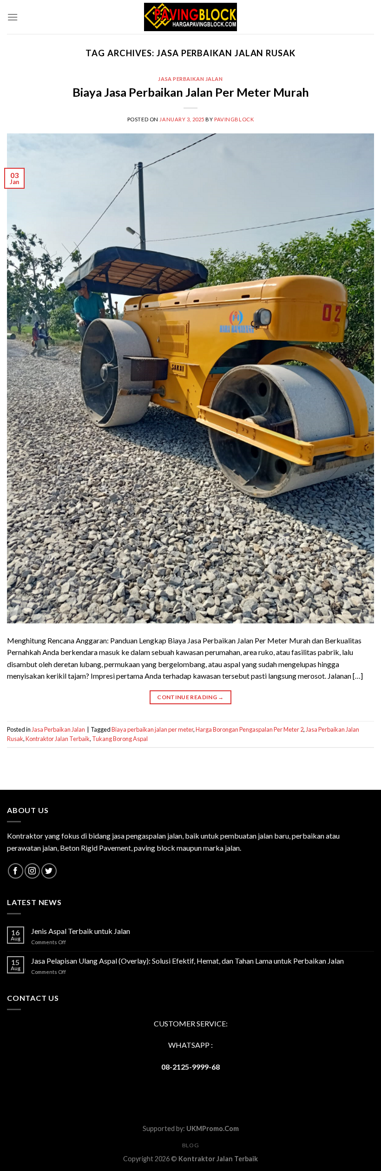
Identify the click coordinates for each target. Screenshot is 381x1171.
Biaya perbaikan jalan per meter (152, 729)
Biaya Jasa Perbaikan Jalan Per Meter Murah (190, 92)
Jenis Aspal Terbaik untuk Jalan (80, 930)
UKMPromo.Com (212, 1128)
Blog (190, 1145)
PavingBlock (234, 119)
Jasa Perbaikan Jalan (190, 79)
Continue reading (190, 697)
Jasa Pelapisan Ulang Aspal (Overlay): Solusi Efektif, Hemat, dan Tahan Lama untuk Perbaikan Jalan (187, 960)
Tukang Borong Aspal (120, 738)
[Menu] (12, 17)
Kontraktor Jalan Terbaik (58, 738)
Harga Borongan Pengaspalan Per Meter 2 (249, 729)
